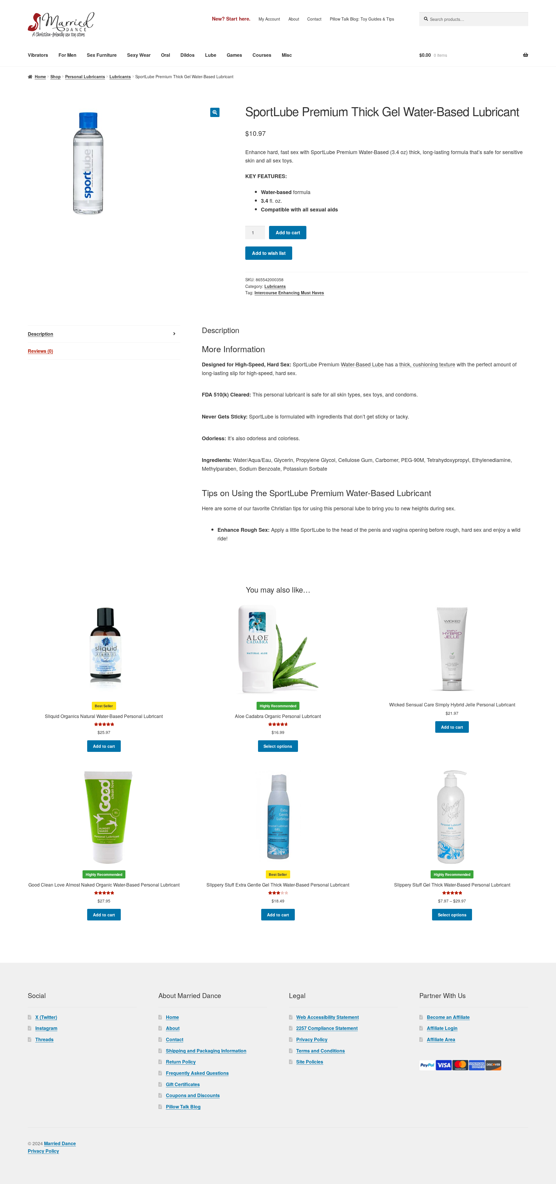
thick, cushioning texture (427, 364)
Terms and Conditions (320, 1050)
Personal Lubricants (85, 76)
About (293, 19)
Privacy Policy (312, 1039)
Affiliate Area (441, 1039)
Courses (262, 55)
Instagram (46, 1028)
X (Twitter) (46, 1017)
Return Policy (181, 1061)
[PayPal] (473, 1065)
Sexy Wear (139, 55)
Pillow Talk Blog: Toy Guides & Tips (362, 19)
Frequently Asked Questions (197, 1073)
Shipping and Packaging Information (206, 1050)
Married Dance (60, 1143)
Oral (165, 55)
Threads (44, 1039)
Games (234, 55)
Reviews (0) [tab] (40, 351)
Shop (55, 76)
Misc (287, 55)
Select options (278, 746)
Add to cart (288, 232)
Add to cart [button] (104, 746)
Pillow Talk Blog (183, 1106)
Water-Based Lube (362, 364)
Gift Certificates (183, 1084)
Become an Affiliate (448, 1017)
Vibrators (38, 55)
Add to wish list (269, 253)
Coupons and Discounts (193, 1095)
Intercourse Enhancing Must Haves (289, 292)
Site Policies (309, 1061)
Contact (314, 19)
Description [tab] (40, 333)
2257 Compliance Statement (327, 1028)
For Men (67, 55)
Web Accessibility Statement (327, 1017)
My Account (269, 19)
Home (40, 76)
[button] (215, 112)
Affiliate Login (442, 1028)
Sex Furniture (102, 55)
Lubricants (120, 76)
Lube (210, 55)
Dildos (187, 55)
